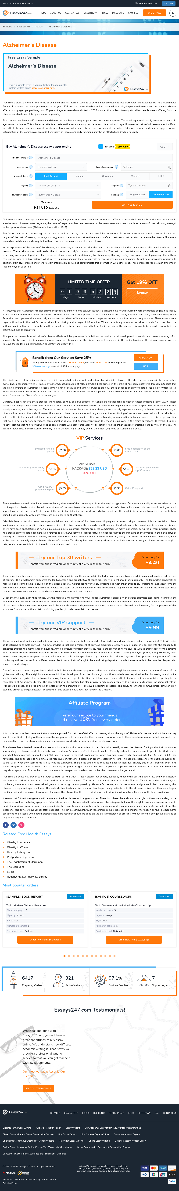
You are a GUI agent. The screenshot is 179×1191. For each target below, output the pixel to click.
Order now (90, 13)
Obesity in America (18, 842)
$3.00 (116, 450)
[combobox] (147, 167)
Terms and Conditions (14, 1179)
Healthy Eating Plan (19, 852)
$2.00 (62, 450)
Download (75, 896)
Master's (135, 176)
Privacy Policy (33, 1179)
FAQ (157, 1113)
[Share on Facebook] (6, 825)
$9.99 (116, 488)
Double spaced (161, 194)
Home (43, 13)
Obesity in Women (18, 847)
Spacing (115, 195)
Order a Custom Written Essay (130, 1141)
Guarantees (72, 13)
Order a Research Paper (48, 1128)
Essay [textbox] (129, 167)
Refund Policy (49, 1179)
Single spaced (137, 194)
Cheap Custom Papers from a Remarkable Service (28, 1134)
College (80, 176)
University (107, 176)
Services (55, 1113)
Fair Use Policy (10, 1183)
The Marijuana (15, 867)
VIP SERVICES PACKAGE (89, 468)
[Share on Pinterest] (21, 825)
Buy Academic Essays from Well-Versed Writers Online (113, 1128)
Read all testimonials (38, 1088)
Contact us (169, 1113)
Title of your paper (19, 158)
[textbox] (152, 185)
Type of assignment (105, 167)
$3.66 (52, 469)
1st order (116, 147)
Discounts (118, 13)
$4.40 (126, 469)
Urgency (24, 185)
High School (51, 176)
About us (55, 13)
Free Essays (144, 1113)
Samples (133, 13)
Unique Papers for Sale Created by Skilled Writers (28, 1141)
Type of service (21, 167)
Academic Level (20, 176)
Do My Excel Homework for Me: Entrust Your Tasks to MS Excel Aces (37, 1147)
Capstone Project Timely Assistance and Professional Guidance (34, 1154)
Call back (168, 3)
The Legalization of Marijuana (25, 862)
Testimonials (116, 1113)
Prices (104, 13)
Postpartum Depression (21, 857)
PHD (161, 176)
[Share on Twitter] (13, 825)
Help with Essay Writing (71, 1141)
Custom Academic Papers (127, 1134)
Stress (10, 872)
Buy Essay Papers (67, 1134)
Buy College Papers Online (95, 1134)
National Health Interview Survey (27, 876)
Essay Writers (73, 1128)
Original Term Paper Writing (17, 1128)
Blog (131, 1113)
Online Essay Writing (99, 1141)
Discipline (114, 185)
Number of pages (20, 195)
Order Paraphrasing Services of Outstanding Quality (103, 1147)
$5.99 (62, 488)
